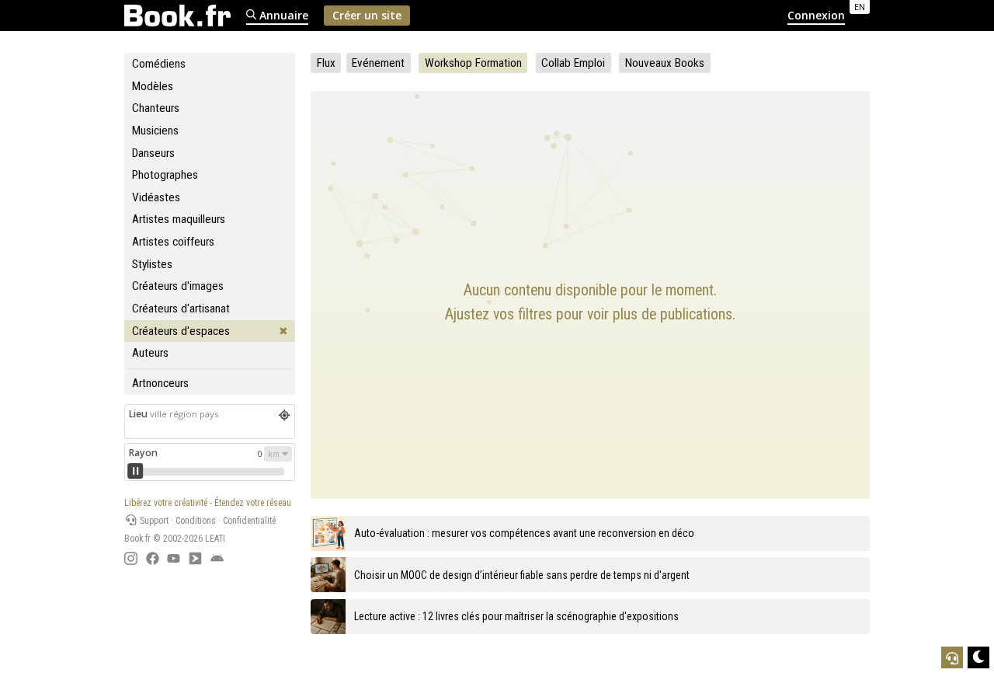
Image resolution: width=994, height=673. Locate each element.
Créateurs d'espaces (181, 331)
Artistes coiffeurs (173, 242)
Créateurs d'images (178, 286)
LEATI (215, 538)
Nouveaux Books (664, 63)
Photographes (165, 175)
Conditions (196, 520)
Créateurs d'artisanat (181, 309)
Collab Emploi (573, 63)
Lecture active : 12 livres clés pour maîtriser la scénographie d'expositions (516, 616)
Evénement (378, 63)
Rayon (143, 452)
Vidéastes (156, 197)
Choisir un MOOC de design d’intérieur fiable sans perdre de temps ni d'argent (522, 575)
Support (153, 520)
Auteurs (150, 353)
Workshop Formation (473, 63)
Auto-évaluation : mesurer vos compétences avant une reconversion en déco (524, 533)
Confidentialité (249, 520)
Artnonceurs (160, 383)
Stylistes (152, 264)
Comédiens (159, 64)
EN (859, 6)
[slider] (135, 471)
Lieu (173, 413)
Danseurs (153, 153)
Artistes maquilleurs (178, 219)
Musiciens (155, 131)
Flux (326, 63)
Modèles (152, 86)
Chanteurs (155, 108)
